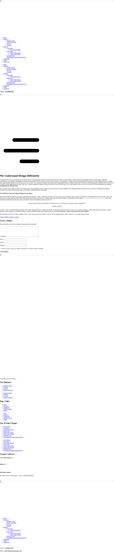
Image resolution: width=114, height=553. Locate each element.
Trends (17, 217)
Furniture (12, 217)
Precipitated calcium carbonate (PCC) (16, 57)
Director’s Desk (11, 40)
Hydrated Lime (11, 56)
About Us (6, 39)
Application (6, 59)
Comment (3, 236)
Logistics (9, 45)
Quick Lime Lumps (15, 53)
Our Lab (9, 43)
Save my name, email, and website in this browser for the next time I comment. (22, 248)
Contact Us (6, 62)
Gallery (5, 60)
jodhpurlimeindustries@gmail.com (9, 467)
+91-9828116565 (9, 91)
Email (2, 242)
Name (2, 239)
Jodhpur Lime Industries (17, 478)
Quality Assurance (11, 42)
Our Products (6, 426)
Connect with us (7, 409)
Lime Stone (10, 48)
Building (6, 217)
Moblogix (35, 478)
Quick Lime (10, 51)
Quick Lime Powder (15, 54)
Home (5, 37)
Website (2, 245)
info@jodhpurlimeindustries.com (8, 469)
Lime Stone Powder (15, 50)
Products (5, 46)
